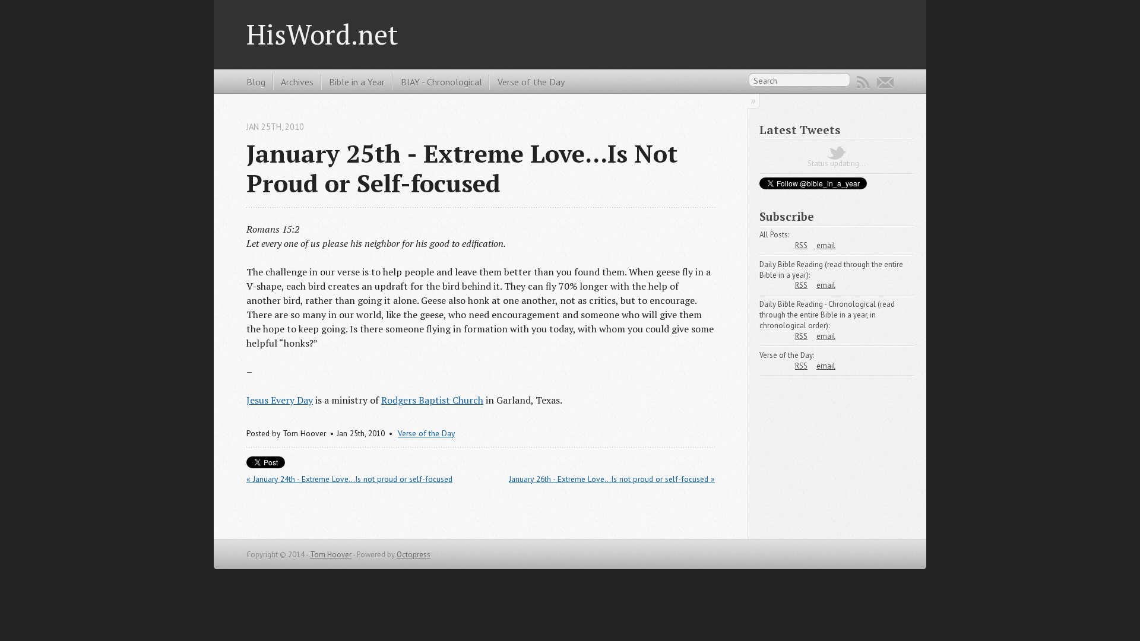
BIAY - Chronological (441, 82)
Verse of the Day (531, 82)
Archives (297, 82)
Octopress (413, 555)
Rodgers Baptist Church (432, 400)
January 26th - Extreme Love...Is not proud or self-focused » (612, 479)
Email (885, 82)
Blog (255, 82)
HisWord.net (322, 34)
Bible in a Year (357, 82)
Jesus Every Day (279, 400)
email (825, 245)
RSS (863, 82)
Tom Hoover (331, 555)
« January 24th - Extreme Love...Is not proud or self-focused (349, 479)
